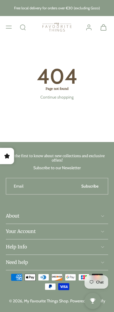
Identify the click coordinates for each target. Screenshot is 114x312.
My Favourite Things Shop (46, 301)
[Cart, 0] (101, 27)
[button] (8, 27)
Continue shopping (57, 97)
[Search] (22, 27)
